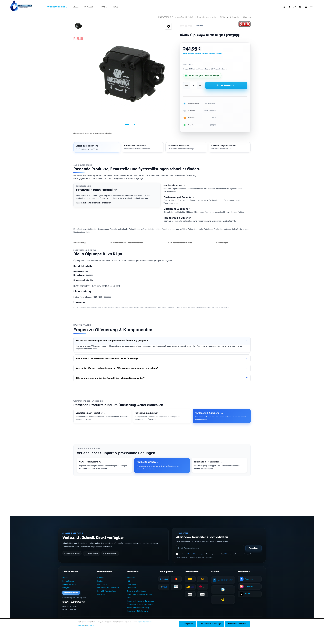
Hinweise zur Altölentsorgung (137, 611)
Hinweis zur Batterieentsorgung (138, 607)
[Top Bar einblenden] (311, 6)
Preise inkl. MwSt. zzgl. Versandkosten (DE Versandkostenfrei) (205, 69)
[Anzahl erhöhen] (200, 85)
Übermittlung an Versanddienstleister (140, 604)
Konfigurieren (188, 623)
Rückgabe (65, 587)
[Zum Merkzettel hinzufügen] (168, 26)
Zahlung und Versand (70, 584)
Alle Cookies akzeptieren (237, 623)
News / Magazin (103, 584)
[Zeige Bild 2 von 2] (133, 124)
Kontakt (100, 581)
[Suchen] (284, 6)
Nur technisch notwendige (210, 623)
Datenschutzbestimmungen (195, 554)
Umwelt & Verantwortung (106, 591)
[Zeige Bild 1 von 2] (127, 124)
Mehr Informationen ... (146, 622)
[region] (124, 74)
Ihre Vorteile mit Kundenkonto (108, 587)
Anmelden (253, 548)
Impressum (131, 577)
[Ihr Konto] (299, 6)
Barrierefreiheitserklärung (136, 591)
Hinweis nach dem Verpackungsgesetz (140, 601)
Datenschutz (131, 587)
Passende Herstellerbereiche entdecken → (94, 203)
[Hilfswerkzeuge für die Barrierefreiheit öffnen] (289, 6)
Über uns (100, 577)
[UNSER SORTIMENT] (57, 6)
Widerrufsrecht (132, 584)
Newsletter (101, 594)
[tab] (90, 243)
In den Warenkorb (226, 85)
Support (65, 577)
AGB (225, 554)
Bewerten (199, 26)
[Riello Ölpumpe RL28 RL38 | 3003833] (129, 74)
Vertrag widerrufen (71, 592)
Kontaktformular (68, 581)
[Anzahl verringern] (186, 85)
